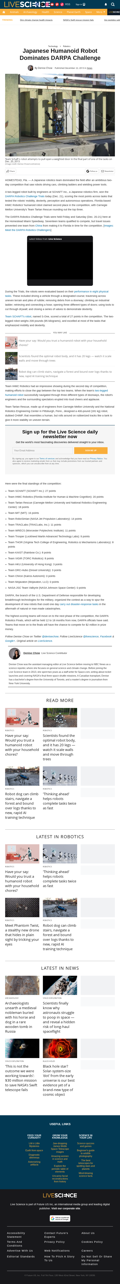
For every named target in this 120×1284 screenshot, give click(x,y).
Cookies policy (92, 1241)
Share (12, 171)
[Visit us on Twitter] (42, 4)
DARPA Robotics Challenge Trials (24, 196)
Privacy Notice (96, 458)
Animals (14, 12)
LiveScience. (45, 640)
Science (58, 12)
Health (45, 12)
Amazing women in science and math (60, 1159)
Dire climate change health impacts (36, 20)
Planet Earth (73, 12)
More (99, 12)
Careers (87, 1250)
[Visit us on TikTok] (62, 4)
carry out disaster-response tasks (79, 604)
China (38, 225)
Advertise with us (20, 1250)
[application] (60, 260)
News (89, 68)
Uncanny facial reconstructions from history (60, 1179)
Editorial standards (21, 1256)
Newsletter (109, 171)
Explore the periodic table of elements (60, 1169)
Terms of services (47, 458)
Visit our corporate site (65, 1208)
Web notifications (57, 1250)
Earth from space (34, 1150)
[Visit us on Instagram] (47, 4)
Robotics (67, 46)
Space (88, 12)
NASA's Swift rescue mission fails (78, 20)
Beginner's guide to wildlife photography (86, 1153)
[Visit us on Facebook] (37, 4)
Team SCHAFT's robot (18, 316)
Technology (53, 46)
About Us (88, 1233)
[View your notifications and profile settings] (106, 4)
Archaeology (30, 12)
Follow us (93, 171)
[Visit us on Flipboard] (57, 4)
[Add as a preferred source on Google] (60, 1218)
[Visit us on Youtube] (52, 4)
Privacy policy (54, 1241)
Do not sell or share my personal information (97, 1260)
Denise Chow (45, 68)
